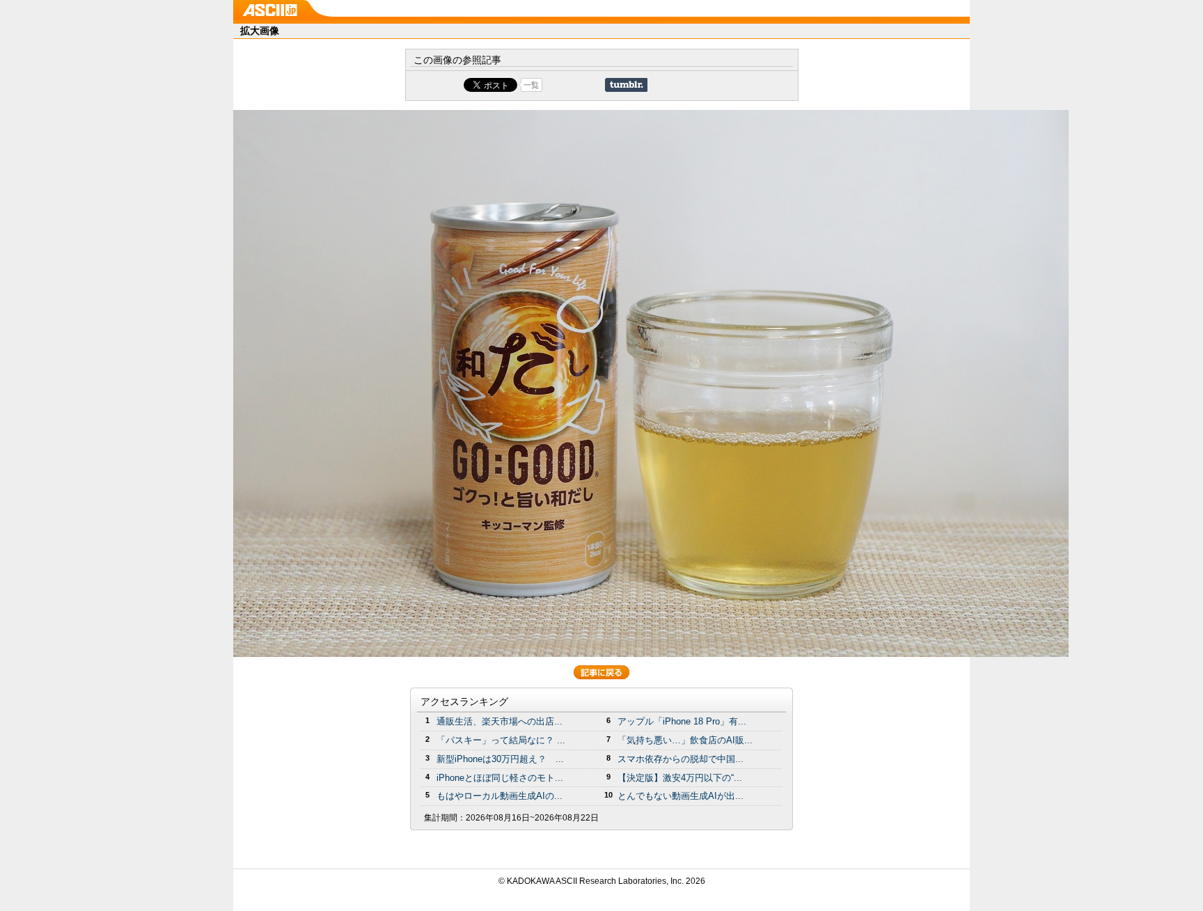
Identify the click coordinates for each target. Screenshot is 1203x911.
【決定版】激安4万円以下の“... (680, 778)
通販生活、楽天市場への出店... (500, 721)
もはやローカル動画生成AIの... (500, 796)
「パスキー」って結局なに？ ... (501, 740)
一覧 (531, 85)
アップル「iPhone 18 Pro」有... (682, 721)
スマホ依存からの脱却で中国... (681, 759)
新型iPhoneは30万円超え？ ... (500, 759)
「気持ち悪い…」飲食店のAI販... (685, 740)
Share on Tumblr (626, 85)
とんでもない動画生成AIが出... (681, 796)
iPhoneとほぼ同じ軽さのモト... (500, 778)
